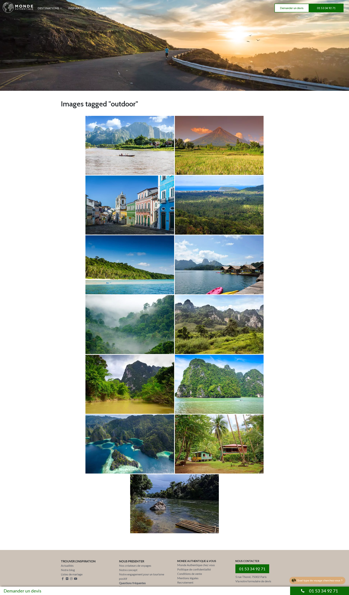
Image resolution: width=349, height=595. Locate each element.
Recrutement (185, 582)
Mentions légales (187, 578)
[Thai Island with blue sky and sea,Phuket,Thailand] (219, 384)
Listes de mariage (72, 574)
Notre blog (68, 570)
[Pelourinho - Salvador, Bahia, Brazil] (129, 205)
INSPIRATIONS (78, 8)
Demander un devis (292, 8)
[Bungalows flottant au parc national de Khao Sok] (219, 264)
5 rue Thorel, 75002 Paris (251, 576)
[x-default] (129, 145)
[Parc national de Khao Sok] (129, 324)
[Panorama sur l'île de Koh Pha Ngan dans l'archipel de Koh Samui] (219, 205)
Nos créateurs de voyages (135, 565)
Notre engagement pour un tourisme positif (141, 576)
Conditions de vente (189, 573)
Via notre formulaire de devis (253, 581)
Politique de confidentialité (194, 569)
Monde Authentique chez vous (196, 565)
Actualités (67, 565)
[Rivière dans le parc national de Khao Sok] (129, 384)
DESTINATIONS (48, 8)
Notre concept (128, 570)
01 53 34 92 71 (326, 8)
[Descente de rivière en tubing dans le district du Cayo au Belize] (174, 503)
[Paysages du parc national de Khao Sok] (219, 324)
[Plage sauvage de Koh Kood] (129, 264)
